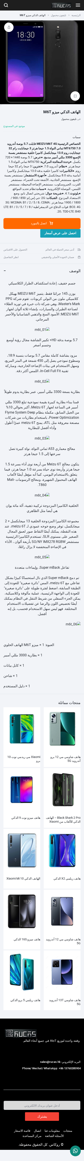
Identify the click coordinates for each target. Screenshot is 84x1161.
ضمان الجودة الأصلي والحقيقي (57, 257)
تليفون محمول (58, 15)
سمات (77, 137)
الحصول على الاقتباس (15, 249)
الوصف (75, 271)
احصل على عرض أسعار (60, 233)
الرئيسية (76, 15)
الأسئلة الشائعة (54, 1136)
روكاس (75, 1073)
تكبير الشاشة (39, 340)
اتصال (37, 1130)
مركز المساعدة (32, 1136)
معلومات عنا (52, 1130)
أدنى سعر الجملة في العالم (59, 249)
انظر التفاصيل (11, 257)
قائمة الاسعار (22, 1130)
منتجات (67, 1130)
